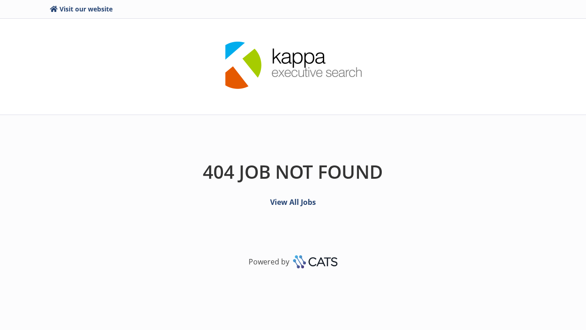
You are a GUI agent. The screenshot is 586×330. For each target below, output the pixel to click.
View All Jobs (293, 202)
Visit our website (86, 9)
